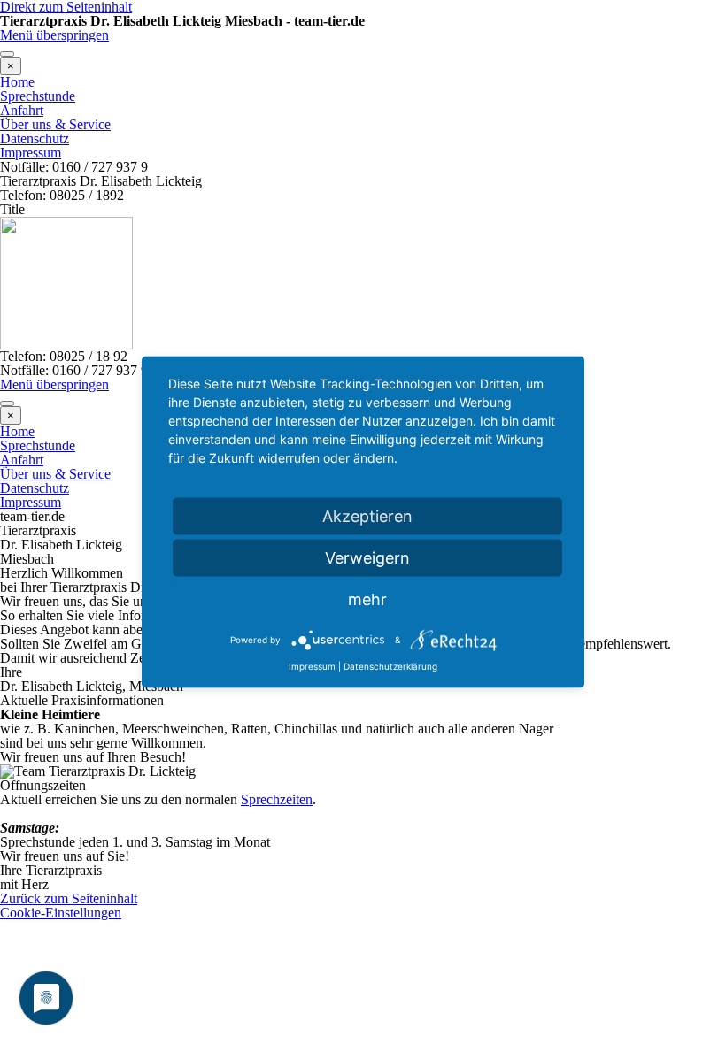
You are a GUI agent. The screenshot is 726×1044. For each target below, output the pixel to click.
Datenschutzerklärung (390, 666)
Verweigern (367, 558)
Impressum (312, 666)
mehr (367, 599)
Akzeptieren (367, 516)
